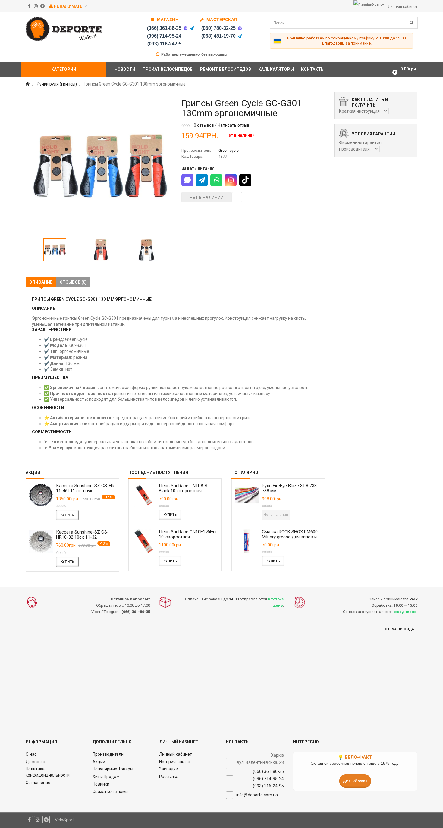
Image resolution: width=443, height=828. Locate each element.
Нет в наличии (207, 197)
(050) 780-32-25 (218, 28)
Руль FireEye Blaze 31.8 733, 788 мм (290, 488)
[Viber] (185, 28)
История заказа (174, 761)
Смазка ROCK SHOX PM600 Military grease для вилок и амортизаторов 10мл (290, 537)
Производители (108, 754)
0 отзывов (204, 125)
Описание (40, 282)
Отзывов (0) (73, 282)
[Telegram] (191, 28)
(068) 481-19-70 (218, 36)
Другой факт (355, 781)
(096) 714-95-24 (164, 36)
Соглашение (38, 782)
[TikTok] (245, 180)
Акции (99, 761)
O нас (31, 754)
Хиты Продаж (106, 776)
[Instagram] (231, 180)
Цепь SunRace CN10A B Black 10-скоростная (183, 488)
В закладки (237, 197)
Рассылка (168, 776)
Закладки (168, 769)
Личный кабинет (175, 754)
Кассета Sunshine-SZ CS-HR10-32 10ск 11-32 (82, 534)
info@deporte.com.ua (257, 794)
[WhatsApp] (216, 180)
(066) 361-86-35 (164, 28)
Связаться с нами (110, 791)
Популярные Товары (113, 769)
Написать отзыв (234, 125)
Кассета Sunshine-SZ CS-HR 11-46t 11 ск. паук (85, 488)
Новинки (101, 784)
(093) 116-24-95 (164, 43)
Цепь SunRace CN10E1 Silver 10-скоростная (188, 534)
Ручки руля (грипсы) (57, 84)
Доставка (35, 761)
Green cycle (228, 150)
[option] (100, 166)
